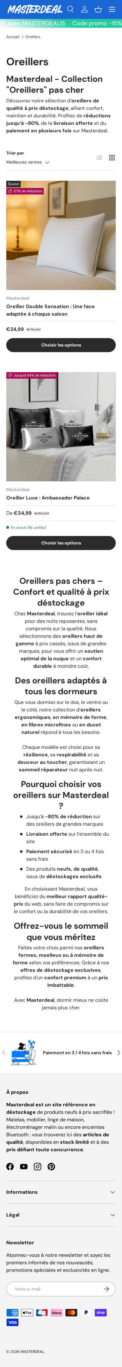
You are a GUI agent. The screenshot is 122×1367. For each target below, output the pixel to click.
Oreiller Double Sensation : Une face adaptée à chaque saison (50, 310)
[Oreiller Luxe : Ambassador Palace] (61, 426)
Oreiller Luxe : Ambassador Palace (48, 497)
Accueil (12, 37)
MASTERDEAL (32, 1351)
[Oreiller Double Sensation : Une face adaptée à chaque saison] (61, 235)
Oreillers (32, 37)
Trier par (15, 153)
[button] (98, 9)
